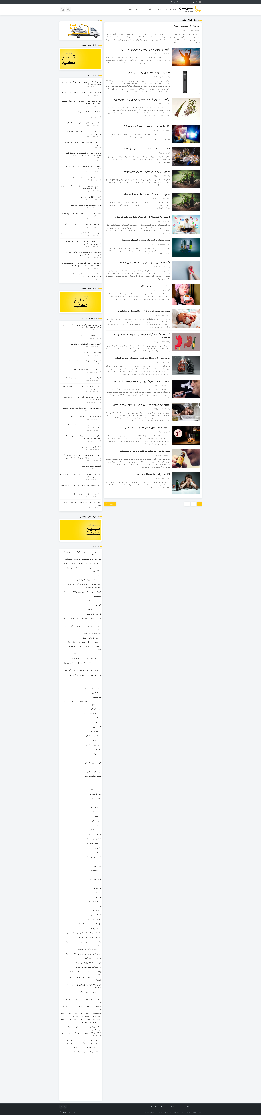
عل (184, 2)
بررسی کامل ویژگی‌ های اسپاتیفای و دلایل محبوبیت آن (82, 953)
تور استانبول (97, 888)
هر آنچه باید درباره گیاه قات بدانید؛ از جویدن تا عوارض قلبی (142, 99)
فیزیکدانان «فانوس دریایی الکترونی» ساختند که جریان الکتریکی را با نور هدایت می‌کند (82, 275)
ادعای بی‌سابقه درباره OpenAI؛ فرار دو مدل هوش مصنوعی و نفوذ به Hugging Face (80, 102)
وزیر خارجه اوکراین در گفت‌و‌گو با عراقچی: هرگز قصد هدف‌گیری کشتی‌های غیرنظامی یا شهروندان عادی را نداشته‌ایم (83, 155)
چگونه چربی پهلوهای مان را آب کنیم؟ (88, 352)
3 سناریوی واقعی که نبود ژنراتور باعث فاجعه (86, 658)
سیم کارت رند (96, 753)
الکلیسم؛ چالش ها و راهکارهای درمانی (152, 474)
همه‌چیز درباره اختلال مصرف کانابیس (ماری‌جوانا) (147, 171)
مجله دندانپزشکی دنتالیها (92, 633)
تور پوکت (97, 825)
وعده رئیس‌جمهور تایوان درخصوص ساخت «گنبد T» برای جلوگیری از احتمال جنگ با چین (81, 326)
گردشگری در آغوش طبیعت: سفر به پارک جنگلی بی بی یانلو (81, 92)
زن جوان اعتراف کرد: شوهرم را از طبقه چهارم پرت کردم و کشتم (82, 167)
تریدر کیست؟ (96, 798)
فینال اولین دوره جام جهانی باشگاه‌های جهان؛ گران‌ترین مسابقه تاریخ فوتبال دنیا (82, 437)
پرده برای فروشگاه (95, 731)
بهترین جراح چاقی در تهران (92, 637)
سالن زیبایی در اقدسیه (93, 744)
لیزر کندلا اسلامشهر (94, 919)
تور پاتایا (98, 816)
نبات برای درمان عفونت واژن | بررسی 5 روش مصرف (83, 1040)
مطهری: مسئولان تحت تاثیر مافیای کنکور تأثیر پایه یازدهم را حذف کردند (81, 214)
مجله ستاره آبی (95, 708)
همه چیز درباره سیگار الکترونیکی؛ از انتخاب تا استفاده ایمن (142, 381)
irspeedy (98, 1078)
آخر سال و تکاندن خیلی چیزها (91, 335)
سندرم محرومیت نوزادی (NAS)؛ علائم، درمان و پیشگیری (144, 311)
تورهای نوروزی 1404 (94, 838)
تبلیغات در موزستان (129, 9)
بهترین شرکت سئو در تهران (91, 713)
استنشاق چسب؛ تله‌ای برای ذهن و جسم (151, 286)
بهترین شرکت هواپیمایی (92, 776)
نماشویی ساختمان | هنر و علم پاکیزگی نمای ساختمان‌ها (82, 563)
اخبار (169, 9)
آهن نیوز (98, 605)
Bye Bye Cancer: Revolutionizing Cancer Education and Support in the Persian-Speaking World (81, 1015)
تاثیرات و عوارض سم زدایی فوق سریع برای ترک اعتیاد (145, 49)
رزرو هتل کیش (95, 829)
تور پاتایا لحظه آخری (94, 843)
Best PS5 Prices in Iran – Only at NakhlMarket (84, 642)
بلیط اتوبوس (97, 910)
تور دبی (98, 897)
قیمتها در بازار (145, 9)
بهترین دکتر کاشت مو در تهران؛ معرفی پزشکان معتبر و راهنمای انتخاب (82, 132)
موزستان (64, 1112)
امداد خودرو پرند (95, 794)
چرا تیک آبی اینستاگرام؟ (93, 958)
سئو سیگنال (96, 820)
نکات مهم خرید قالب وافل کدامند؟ (89, 949)
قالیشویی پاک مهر (95, 834)
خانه (174, 9)
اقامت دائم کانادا (95, 879)
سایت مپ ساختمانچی (93, 600)
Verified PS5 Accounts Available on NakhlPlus (84, 653)
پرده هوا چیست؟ (95, 928)
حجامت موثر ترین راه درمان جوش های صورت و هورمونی (81, 408)
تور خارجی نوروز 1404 (94, 856)
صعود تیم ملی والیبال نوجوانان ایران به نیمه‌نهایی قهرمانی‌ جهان (81, 503)
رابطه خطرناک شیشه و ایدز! (187, 26)
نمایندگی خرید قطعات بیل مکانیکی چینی (87, 1047)
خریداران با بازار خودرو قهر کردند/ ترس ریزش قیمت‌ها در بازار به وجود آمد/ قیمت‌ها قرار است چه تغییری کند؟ (80, 264)
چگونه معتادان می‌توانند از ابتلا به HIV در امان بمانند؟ (145, 262)
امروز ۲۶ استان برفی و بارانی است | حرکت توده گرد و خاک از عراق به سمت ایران (80, 426)
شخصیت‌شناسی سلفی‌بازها (91, 466)
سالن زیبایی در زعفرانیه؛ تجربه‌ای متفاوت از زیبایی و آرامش (81, 232)
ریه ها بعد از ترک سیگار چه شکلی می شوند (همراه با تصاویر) (142, 358)
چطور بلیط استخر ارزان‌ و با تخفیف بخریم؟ (86, 177)
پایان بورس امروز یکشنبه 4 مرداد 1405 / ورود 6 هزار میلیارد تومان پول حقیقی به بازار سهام (81, 242)
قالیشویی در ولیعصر (94, 609)
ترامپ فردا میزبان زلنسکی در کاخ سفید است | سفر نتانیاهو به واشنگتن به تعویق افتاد (81, 187)
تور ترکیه (98, 874)
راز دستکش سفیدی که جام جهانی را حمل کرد (85, 369)
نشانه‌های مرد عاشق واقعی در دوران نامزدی (86, 493)
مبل (99, 575)
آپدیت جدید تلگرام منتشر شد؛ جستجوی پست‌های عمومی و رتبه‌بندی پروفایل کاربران (80, 475)
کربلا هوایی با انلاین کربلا (92, 688)
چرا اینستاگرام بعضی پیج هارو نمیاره (88, 962)
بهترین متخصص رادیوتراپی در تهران (89, 579)
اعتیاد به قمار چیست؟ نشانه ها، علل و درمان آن (84, 416)
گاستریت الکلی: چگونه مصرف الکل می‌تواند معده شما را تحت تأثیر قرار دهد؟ (139, 335)
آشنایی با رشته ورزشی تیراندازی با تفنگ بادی (85, 344)
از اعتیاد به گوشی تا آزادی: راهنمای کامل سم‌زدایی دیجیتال (142, 217)
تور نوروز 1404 (96, 807)
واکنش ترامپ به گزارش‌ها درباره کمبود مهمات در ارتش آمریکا (82, 113)
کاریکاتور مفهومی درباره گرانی (91, 196)
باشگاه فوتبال (96, 692)
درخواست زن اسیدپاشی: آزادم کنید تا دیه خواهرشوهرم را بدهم (81, 143)
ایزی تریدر (97, 717)
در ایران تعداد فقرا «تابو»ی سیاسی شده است (86, 205)
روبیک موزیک (96, 740)
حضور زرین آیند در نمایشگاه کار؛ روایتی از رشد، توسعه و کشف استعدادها (82, 398)
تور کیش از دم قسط (94, 614)
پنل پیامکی (97, 697)
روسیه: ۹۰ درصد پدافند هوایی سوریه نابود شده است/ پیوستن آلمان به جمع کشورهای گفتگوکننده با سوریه (82, 456)
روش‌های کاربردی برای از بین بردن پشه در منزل (85, 674)
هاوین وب (97, 906)
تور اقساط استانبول (94, 901)
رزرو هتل (98, 803)
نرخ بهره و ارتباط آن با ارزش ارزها (90, 937)
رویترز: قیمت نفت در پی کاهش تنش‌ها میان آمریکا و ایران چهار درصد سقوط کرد (80, 83)
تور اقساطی (97, 726)
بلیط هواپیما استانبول (93, 771)
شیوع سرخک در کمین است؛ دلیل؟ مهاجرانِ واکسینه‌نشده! (81, 377)
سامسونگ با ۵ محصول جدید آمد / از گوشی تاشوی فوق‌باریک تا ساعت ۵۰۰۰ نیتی (83, 253)
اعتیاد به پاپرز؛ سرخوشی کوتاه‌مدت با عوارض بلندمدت (145, 451)
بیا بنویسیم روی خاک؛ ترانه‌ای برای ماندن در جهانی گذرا (82, 224)
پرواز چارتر (97, 865)
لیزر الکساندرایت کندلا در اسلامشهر (89, 923)
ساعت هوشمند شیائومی (92, 735)
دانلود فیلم (97, 722)
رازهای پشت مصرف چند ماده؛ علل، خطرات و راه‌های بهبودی (143, 149)
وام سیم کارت (96, 870)
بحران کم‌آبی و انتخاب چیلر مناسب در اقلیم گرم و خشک (82, 670)
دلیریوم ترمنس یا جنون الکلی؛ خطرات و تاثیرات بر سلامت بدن (141, 404)
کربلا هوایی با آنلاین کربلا (92, 762)
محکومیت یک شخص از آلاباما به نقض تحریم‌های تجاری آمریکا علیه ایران (82, 387)
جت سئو (98, 852)
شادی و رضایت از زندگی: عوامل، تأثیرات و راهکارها (84, 360)
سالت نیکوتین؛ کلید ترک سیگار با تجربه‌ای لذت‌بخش (145, 240)
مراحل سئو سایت (95, 749)
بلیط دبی (98, 892)
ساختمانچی (97, 596)
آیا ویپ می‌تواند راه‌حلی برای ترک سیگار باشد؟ (149, 73)
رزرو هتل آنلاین (95, 811)
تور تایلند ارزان (96, 915)
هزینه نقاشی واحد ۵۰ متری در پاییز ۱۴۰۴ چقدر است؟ (82, 591)
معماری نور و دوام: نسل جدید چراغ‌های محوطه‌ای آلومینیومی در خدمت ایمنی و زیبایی (84, 586)
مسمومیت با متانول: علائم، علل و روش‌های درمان (147, 428)
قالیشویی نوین (96, 789)
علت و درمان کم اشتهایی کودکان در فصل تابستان (84, 122)
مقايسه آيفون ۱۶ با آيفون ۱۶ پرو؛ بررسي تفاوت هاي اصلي (82, 932)
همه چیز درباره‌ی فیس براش (91, 446)
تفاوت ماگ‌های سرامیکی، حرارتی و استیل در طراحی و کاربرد (81, 485)
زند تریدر (98, 847)
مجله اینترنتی (159, 9)
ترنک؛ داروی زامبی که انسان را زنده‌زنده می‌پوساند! (147, 126)
